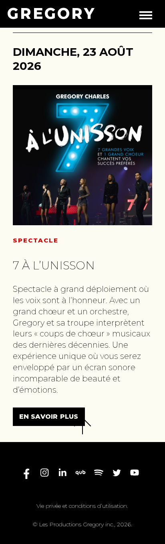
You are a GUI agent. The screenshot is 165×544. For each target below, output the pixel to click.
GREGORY (51, 13)
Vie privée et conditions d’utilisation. (82, 505)
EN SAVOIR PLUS (48, 416)
